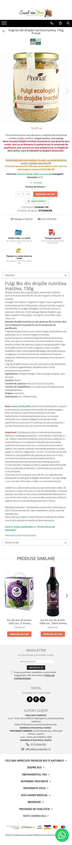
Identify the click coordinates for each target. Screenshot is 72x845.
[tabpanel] (36, 87)
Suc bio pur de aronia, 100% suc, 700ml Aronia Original (52, 621)
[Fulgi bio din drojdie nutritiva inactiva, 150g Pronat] (36, 87)
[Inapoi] (2, 31)
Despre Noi (34, 767)
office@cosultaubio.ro (38, 749)
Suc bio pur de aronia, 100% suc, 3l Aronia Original (19, 621)
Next (66, 91)
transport (57, 173)
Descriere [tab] (9, 275)
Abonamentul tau (35, 774)
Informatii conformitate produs (20, 535)
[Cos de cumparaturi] (60, 23)
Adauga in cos (45, 194)
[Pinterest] (36, 699)
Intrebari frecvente (35, 781)
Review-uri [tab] (12, 542)
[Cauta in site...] (68, 23)
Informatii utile (34, 788)
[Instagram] (42, 699)
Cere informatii (48, 219)
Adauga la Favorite (22, 219)
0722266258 (38, 744)
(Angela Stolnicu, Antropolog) (48, 138)
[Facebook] (30, 699)
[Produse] (5, 24)
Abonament (38, 201)
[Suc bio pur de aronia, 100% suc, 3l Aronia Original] (19, 592)
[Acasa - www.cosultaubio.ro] (36, 13)
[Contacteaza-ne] (52, 23)
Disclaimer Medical (34, 795)
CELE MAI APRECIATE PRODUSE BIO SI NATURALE (34, 760)
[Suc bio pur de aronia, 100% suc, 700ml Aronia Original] (53, 592)
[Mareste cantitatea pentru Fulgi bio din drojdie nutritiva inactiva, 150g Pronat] (28, 194)
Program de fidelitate (34, 809)
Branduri (35, 802)
